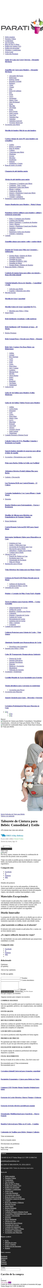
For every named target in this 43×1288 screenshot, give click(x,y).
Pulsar (11, 379)
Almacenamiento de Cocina (18, 608)
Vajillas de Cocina (15, 609)
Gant (10, 412)
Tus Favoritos (9, 42)
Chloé (11, 85)
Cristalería (12, 624)
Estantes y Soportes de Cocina (19, 615)
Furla (11, 362)
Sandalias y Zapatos (15, 228)
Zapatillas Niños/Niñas (16, 257)
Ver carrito (4, 1282)
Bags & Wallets (14, 148)
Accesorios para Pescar (16, 690)
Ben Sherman (13, 357)
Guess (11, 364)
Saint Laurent (13, 113)
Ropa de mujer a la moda (13, 165)
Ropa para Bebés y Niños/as (14, 267)
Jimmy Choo (13, 100)
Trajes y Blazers (14, 224)
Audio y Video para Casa (17, 545)
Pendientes (12, 160)
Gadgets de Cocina (15, 617)
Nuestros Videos (10, 39)
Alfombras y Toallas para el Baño (20, 550)
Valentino (12, 119)
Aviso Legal (9, 52)
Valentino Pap (13, 117)
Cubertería (12, 613)
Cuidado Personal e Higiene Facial (16, 435)
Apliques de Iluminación (17, 584)
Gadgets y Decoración (12, 477)
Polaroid (12, 424)
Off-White (12, 108)
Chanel (11, 87)
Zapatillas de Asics (15, 259)
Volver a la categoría (7, 816)
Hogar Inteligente (10, 521)
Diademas (12, 154)
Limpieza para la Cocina (17, 621)
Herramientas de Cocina (17, 619)
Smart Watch (9, 313)
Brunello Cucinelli (15, 81)
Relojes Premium (10, 333)
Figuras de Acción (15, 658)
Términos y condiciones (13, 50)
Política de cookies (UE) (13, 46)
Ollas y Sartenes (14, 623)
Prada (11, 109)
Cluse (11, 360)
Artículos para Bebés (16, 289)
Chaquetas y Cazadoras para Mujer (20, 183)
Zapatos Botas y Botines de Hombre (21, 265)
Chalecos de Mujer (15, 191)
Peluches (12, 664)
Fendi (11, 94)
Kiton (11, 104)
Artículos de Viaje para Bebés (15, 814)
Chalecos (12, 230)
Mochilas (12, 158)
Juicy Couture (13, 368)
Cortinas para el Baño (16, 552)
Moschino (12, 422)
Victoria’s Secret (14, 429)
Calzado (7, 235)
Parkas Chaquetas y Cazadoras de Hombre (23, 222)
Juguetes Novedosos (16, 662)
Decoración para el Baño (17, 549)
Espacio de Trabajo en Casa (18, 556)
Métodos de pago (10, 1243)
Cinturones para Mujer (16, 152)
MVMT (11, 374)
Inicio (3, 814)
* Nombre (24, 978)
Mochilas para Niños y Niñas (18, 311)
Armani (11, 355)
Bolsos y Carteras (15, 146)
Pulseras (12, 161)
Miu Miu (12, 106)
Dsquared (12, 411)
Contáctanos (9, 41)
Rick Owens (13, 111)
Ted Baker (12, 383)
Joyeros (11, 156)
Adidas (11, 353)
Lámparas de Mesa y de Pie (18, 586)
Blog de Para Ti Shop (12, 44)
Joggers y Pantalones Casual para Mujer (22, 193)
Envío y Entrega (10, 1244)
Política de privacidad (12, 48)
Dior (10, 89)
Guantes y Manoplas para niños (19, 291)
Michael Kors (13, 372)
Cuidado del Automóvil (12, 626)
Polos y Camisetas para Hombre (19, 219)
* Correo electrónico (27, 980)
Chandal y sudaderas (16, 197)
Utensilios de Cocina (12, 587)
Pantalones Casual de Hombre (15, 198)
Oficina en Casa (10, 554)
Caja (9, 1282)
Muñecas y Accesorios (16, 666)
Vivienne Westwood (16, 123)
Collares (12, 150)
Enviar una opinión (7, 991)
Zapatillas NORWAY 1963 (18, 261)
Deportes (8, 499)
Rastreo (7, 1248)
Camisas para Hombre (16, 220)
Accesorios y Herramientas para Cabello (18, 457)
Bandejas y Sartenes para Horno (19, 611)
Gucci (11, 96)
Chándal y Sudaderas (16, 234)
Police (11, 377)
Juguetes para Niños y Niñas (14, 648)
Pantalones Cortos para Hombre (19, 232)
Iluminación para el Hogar (13, 564)
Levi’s (11, 420)
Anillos (11, 145)
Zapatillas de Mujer (15, 263)
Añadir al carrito (6, 849)
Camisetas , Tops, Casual (17, 185)
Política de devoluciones (13, 1246)
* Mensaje (22, 989)
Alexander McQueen (16, 76)
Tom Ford (12, 115)
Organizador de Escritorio (17, 560)
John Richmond (14, 102)
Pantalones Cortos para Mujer (19, 187)
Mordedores (13, 668)
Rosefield (12, 381)
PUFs (7, 1241)
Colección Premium (11, 54)
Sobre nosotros (10, 37)
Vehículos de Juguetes (16, 670)
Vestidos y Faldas (15, 195)
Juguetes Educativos (16, 660)
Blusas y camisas (14, 189)
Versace (11, 427)
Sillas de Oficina (14, 562)
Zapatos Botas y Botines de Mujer (20, 256)
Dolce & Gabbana (15, 91)
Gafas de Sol (9, 387)
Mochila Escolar (10, 293)
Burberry (12, 83)
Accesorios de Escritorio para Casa (20, 547)
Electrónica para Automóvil (18, 646)
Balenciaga (12, 78)
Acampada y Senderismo (13, 672)
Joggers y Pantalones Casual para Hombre (23, 226)
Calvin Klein (13, 409)
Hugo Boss (13, 366)
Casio (11, 359)
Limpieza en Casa (15, 543)
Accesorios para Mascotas (13, 692)
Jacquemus (12, 98)
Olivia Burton (13, 375)
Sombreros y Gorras (15, 163)
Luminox (12, 370)
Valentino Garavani (15, 121)
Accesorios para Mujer (12, 124)
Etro (10, 93)
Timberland (13, 385)
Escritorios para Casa (16, 558)
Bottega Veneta (14, 79)
